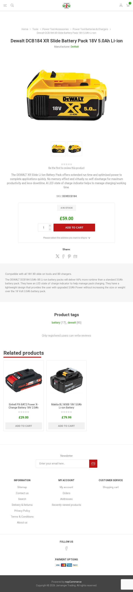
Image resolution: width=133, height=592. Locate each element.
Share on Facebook (63, 256)
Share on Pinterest (69, 256)
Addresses (66, 499)
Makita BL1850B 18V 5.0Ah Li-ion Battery (66, 406)
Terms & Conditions (22, 516)
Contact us (22, 493)
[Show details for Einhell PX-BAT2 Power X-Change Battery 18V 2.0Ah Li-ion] (24, 380)
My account (66, 487)
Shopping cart (111, 487)
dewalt (72, 322)
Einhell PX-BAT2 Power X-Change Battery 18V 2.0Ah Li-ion (23, 407)
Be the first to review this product (66, 168)
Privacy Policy (22, 510)
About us (22, 522)
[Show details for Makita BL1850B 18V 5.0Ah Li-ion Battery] (67, 380)
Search (22, 499)
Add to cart (74, 227)
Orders (66, 493)
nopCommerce (73, 581)
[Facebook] (66, 548)
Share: (66, 249)
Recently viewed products (66, 504)
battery (56, 322)
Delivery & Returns (22, 504)
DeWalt (75, 46)
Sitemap (22, 487)
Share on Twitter (57, 256)
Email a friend (75, 256)
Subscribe (93, 464)
